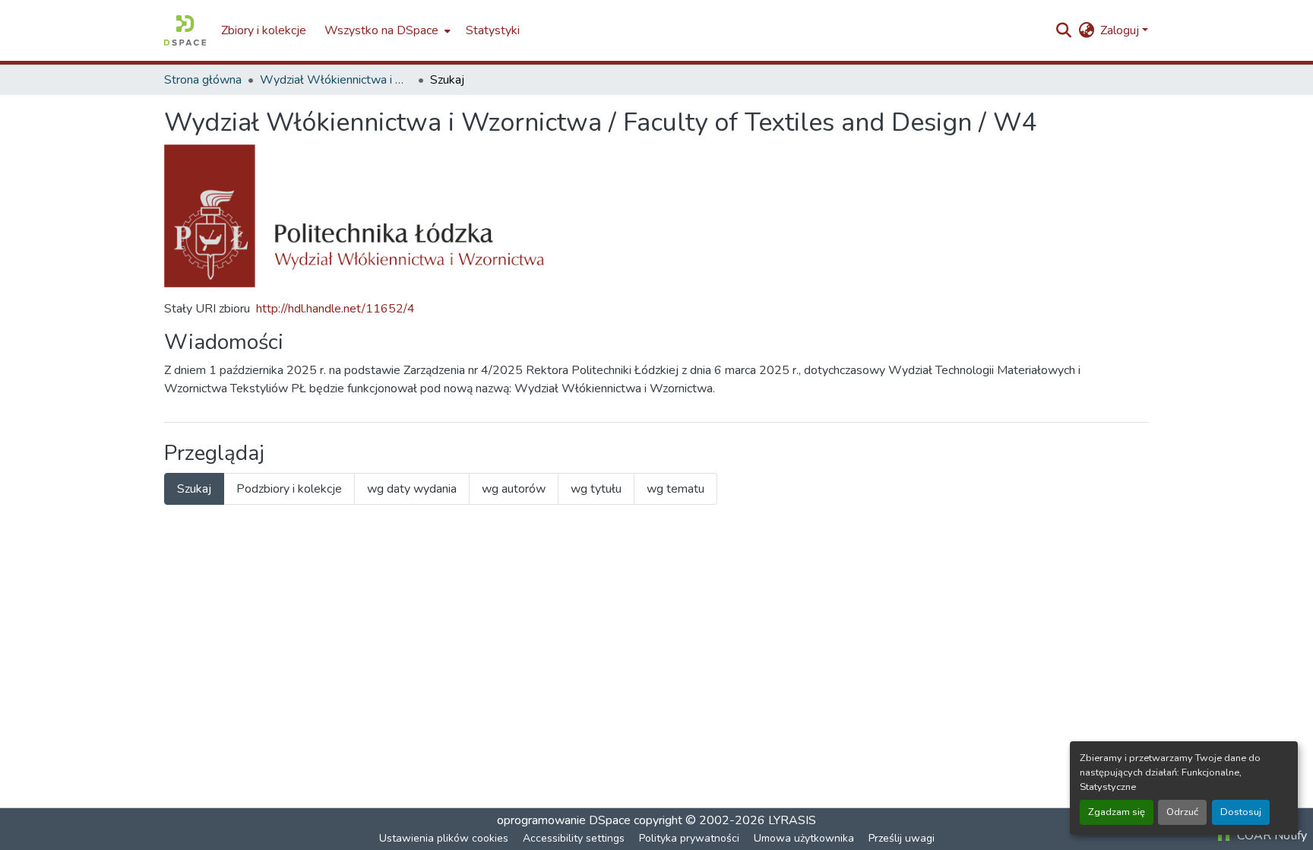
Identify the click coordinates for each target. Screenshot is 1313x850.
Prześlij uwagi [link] (901, 838)
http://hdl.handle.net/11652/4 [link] (335, 308)
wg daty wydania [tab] (412, 489)
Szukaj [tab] (194, 489)
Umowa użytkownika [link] (804, 838)
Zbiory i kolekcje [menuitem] (263, 30)
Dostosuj (1240, 812)
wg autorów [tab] (514, 489)
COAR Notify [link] (1270, 835)
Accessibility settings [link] (574, 838)
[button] (185, 30)
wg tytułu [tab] (596, 489)
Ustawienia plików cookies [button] (443, 838)
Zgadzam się (1116, 812)
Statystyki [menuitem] (493, 30)
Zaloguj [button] (1121, 30)
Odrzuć (1182, 812)
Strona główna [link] (203, 79)
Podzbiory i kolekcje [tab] (289, 489)
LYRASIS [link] (792, 820)
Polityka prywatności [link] (689, 838)
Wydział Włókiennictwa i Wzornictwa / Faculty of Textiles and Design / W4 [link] (336, 79)
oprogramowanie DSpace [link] (564, 820)
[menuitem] (386, 30)
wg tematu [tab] (675, 489)
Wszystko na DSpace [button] (381, 30)
